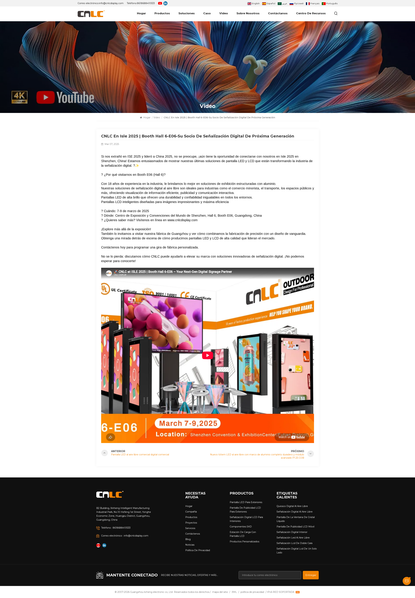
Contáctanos (278, 13)
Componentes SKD (241, 526)
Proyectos (191, 522)
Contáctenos (192, 533)
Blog (188, 539)
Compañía (191, 511)
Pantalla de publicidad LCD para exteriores (245, 509)
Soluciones (186, 13)
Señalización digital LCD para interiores (246, 519)
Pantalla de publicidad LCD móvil (295, 526)
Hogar (141, 13)
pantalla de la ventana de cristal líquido (296, 519)
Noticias (189, 544)
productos (162, 13)
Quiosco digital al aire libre (292, 506)
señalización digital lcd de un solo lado (297, 550)
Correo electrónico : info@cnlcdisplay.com (124, 535)
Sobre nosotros (248, 13)
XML (234, 592)
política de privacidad (197, 550)
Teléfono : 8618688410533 (115, 527)
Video (223, 13)
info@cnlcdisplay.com (111, 3)
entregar (310, 575)
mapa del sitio (220, 592)
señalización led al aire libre (293, 537)
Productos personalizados (244, 541)
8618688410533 (146, 3)
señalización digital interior (292, 532)
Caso (207, 13)
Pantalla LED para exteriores (246, 502)
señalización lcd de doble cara (294, 543)
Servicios (190, 528)
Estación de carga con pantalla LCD (243, 534)
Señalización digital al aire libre (295, 511)
